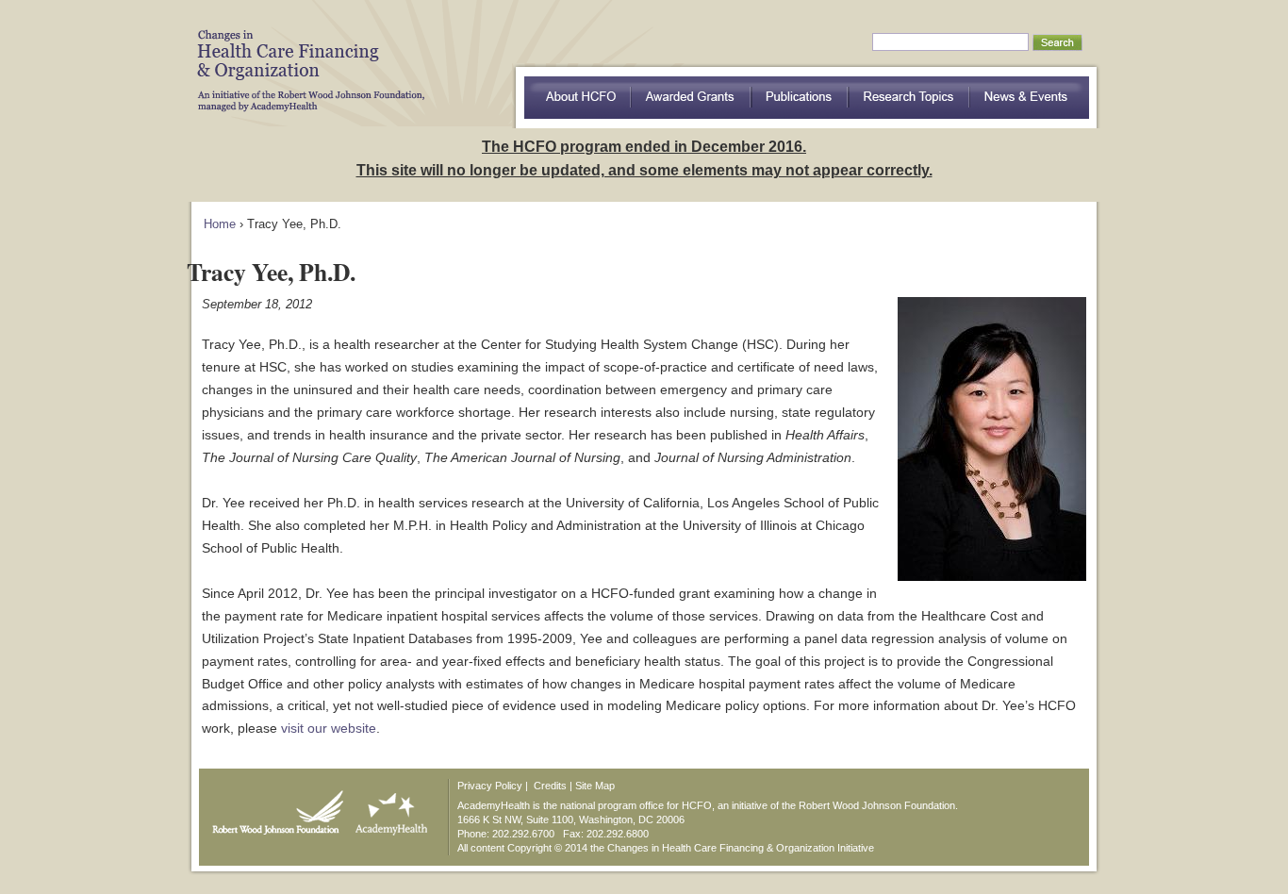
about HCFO (577, 97)
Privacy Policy (489, 785)
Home (220, 224)
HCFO (304, 56)
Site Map (595, 785)
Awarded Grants (691, 97)
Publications (800, 97)
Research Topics (909, 97)
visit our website (328, 728)
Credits (550, 785)
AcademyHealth (387, 808)
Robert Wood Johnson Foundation (272, 808)
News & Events (1029, 97)
